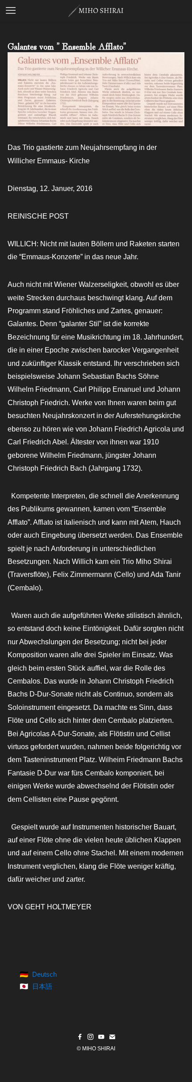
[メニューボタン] (10, 10)
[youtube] (101, 1037)
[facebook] (80, 1037)
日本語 (42, 986)
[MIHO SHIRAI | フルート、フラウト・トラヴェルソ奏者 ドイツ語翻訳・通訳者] (96, 10)
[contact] (112, 1037)
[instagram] (91, 1037)
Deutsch (44, 974)
